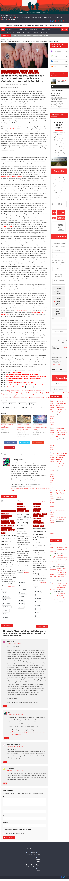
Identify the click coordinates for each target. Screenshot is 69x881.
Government (5, 520)
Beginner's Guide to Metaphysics (10, 71)
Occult (36, 71)
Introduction (16, 372)
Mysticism (9, 456)
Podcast (35, 516)
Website (5, 822)
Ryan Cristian (36, 521)
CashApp (4, 19)
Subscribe (9, 32)
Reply (4, 706)
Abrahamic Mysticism (13, 454)
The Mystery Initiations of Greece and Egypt (20, 383)
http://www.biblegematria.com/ (49, 393)
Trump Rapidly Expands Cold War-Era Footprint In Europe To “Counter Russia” (43, 626)
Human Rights (5, 523)
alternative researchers (22, 310)
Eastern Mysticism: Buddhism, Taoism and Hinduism (22, 374)
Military (13, 523)
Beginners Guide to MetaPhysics (28, 454)
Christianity (41, 454)
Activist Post (4, 549)
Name (5, 809)
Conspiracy (5, 513)
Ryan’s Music (12, 19)
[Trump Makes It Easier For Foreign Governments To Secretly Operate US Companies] (28, 866)
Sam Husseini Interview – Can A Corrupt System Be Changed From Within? (61, 432)
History (12, 520)
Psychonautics (15, 73)
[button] (62, 29)
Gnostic (3, 176)
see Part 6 (11, 129)
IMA (26, 29)
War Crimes (12, 530)
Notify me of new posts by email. (14, 833)
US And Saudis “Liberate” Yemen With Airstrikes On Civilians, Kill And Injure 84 (8, 626)
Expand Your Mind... (7, 516)
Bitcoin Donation (25, 17)
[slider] (53, 103)
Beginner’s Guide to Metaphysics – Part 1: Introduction (7, 426)
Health (31, 71)
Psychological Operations (8, 511)
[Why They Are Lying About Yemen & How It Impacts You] (38, 869)
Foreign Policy (5, 518)
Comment (6, 797)
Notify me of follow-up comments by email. (18, 829)
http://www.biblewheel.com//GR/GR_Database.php (27, 397)
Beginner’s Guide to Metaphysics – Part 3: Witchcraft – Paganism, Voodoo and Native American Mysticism (24, 427)
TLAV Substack (45, 29)
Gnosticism (9, 380)
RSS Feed (36, 32)
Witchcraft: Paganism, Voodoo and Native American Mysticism (26, 376)
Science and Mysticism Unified (15, 387)
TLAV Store (18, 32)
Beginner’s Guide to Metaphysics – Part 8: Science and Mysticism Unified (40, 426)
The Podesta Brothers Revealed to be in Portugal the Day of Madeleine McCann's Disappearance (58, 560)
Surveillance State (6, 226)
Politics (3, 525)
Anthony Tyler (24, 71)
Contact (11, 17)
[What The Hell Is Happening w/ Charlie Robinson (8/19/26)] (38, 859)
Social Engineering (7, 528)
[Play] (53, 87)
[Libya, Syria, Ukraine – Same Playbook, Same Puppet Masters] (8, 504)
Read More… (11, 586)
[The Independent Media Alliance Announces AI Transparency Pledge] (37, 865)
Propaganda (10, 525)
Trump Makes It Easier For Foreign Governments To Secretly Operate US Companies (38, 35)
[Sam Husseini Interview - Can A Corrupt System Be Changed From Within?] (33, 854)
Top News (9, 29)
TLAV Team (18, 29)
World (36, 73)
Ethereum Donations (48, 17)
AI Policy (44, 32)
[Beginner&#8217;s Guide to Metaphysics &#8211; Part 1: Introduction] (8, 419)
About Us (4, 17)
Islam (45, 454)
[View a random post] (66, 29)
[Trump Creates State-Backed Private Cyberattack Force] (33, 866)
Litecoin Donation (36, 17)
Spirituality (24, 73)
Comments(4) (23, 84)
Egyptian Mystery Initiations (14, 176)
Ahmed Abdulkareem (22, 533)
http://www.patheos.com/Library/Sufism (20, 391)
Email (5, 816)
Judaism (3, 456)
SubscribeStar (58, 17)
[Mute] (53, 100)
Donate (17, 17)
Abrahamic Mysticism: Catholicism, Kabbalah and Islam (23, 378)
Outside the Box (6, 73)
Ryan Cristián (36, 548)
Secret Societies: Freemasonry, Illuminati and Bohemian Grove (26, 385)
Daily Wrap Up (37, 504)
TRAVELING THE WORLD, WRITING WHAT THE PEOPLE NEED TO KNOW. (34, 25)
